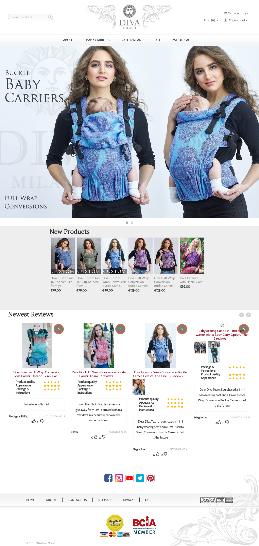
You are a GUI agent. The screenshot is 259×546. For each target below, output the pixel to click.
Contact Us (77, 500)
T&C (148, 500)
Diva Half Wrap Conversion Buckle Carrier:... (138, 282)
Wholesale (182, 40)
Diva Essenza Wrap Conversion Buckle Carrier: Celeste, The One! (160, 374)
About (51, 500)
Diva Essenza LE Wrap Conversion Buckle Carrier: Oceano (36, 374)
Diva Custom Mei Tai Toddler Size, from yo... (62, 282)
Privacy (127, 500)
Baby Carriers (98, 40)
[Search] (50, 17)
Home (30, 500)
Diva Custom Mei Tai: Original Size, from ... (88, 282)
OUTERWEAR (132, 40)
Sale (158, 40)
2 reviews (51, 376)
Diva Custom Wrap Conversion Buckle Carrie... (114, 282)
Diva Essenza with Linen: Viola (191, 280)
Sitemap (104, 500)
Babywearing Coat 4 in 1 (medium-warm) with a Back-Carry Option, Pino (222, 333)
